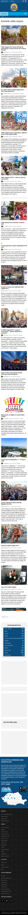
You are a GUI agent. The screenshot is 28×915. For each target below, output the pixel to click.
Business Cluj (4, 845)
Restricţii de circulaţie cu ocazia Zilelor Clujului (13, 415)
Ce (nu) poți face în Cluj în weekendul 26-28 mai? (14, 246)
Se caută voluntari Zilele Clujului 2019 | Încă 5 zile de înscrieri (12, 90)
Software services (5, 867)
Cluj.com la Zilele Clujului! (8, 587)
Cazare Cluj (3, 842)
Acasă (2, 16)
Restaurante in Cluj (5, 836)
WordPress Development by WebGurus (18, 912)
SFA (2, 869)
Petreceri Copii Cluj (5, 856)
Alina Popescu (7, 93)
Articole (2, 829)
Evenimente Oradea (5, 889)
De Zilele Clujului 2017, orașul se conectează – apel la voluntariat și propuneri (11, 331)
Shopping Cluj (4, 840)
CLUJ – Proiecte (7, 628)
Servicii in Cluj (7, 650)
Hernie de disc (4, 818)
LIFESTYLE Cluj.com (8, 645)
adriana (6, 506)
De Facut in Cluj (4, 831)
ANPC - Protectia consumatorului (19, 913)
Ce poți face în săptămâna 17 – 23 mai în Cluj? (13, 460)
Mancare (6, 647)
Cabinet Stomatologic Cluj (6, 814)
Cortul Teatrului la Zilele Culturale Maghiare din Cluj (11, 503)
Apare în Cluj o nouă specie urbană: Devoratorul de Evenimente (11, 373)
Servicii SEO (3, 862)
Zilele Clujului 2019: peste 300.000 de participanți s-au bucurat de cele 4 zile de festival (13, 48)
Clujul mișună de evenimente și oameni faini (12, 223)
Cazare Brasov (4, 884)
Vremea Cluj (3, 854)
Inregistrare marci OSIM (6, 891)
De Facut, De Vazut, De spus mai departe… (13, 638)
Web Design (3, 882)
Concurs (6, 633)
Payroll (2, 864)
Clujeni (5, 631)
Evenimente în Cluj (5, 834)
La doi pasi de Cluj (5, 827)
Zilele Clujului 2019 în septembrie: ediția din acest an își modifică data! (14, 133)
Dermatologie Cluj (5, 820)
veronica (6, 290)
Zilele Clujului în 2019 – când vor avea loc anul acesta (13, 178)
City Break (3, 875)
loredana (6, 226)
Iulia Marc (6, 52)
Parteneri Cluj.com (5, 849)
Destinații (6, 640)
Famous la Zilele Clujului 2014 (10, 545)
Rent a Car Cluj (4, 880)
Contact (12, 1)
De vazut (3, 847)
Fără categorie (7, 643)
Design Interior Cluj (5, 893)
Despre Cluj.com (4, 1)
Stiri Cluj (6, 652)
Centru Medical (4, 816)
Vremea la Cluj (7, 655)
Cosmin (6, 181)
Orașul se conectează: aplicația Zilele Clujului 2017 (12, 287)
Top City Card (4, 886)
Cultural (6, 635)
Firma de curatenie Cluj (6, 878)
